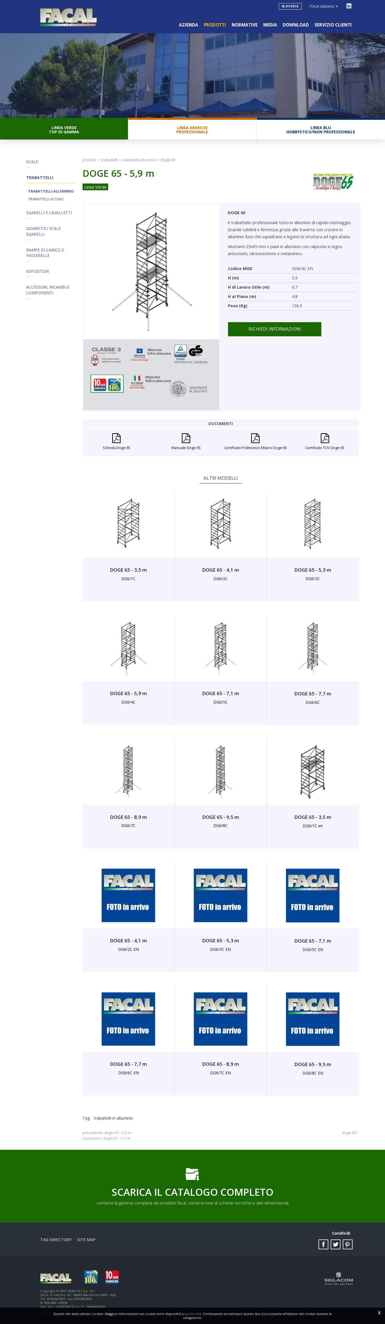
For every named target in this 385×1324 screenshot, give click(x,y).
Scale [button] (32, 161)
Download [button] (296, 25)
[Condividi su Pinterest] (348, 1244)
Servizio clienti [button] (333, 25)
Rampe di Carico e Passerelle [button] (45, 252)
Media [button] (270, 25)
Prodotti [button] (215, 25)
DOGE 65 (168, 159)
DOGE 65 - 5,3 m (117, 1132)
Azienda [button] (188, 25)
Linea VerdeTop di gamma (64, 129)
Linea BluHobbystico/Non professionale (320, 129)
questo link (192, 1314)
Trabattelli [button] (39, 177)
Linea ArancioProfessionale (192, 129)
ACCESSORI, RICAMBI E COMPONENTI (47, 289)
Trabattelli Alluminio (51, 191)
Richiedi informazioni (275, 329)
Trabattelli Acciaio (46, 199)
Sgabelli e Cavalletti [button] (49, 212)
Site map (86, 1239)
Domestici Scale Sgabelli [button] (43, 231)
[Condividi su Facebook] (323, 1244)
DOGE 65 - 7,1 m (116, 1138)
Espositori (37, 271)
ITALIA (321, 6)
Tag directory (56, 1239)
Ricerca (292, 6)
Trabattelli (109, 159)
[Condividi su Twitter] (335, 1244)
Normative (245, 25)
